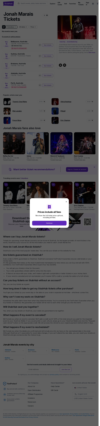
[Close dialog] (66, 201)
